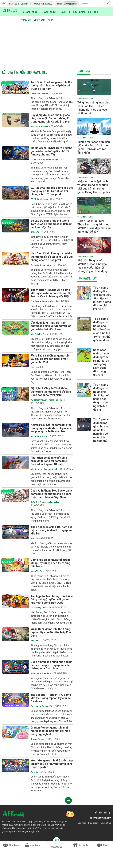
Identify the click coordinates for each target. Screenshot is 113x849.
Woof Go (34, 772)
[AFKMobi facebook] (96, 812)
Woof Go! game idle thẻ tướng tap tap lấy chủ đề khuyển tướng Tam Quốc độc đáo (52, 764)
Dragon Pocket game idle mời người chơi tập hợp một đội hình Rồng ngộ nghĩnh (50, 731)
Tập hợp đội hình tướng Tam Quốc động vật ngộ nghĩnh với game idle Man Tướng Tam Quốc (52, 599)
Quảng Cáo (106, 823)
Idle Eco (34, 538)
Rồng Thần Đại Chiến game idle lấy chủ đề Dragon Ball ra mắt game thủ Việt (50, 359)
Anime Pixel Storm (39, 436)
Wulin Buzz (36, 640)
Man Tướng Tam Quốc (41, 608)
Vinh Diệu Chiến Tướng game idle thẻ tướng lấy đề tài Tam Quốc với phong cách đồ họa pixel (52, 257)
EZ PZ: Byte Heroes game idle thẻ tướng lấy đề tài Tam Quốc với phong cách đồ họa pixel (52, 191)
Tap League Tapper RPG (42, 706)
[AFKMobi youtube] (100, 812)
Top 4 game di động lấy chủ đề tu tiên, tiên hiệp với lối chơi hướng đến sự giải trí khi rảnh (102, 298)
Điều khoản (93, 823)
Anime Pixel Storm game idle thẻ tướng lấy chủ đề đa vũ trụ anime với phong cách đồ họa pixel (51, 428)
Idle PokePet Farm (39, 334)
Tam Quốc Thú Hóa (39, 94)
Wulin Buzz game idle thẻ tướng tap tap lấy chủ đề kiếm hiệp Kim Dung (51, 632)
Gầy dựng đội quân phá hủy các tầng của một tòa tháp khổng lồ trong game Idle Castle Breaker (50, 118)
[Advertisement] (57, 43)
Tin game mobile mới (85, 98)
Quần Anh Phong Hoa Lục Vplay (45, 502)
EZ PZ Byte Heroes (39, 199)
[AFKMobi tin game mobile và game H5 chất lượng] (10, 10)
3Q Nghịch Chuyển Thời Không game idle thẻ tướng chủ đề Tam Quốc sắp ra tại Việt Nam (51, 392)
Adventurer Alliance (43, 3)
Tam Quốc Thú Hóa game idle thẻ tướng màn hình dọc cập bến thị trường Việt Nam (51, 85)
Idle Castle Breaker (39, 126)
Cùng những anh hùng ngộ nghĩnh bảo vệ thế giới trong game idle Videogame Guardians (51, 665)
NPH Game (39, 20)
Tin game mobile (30, 12)
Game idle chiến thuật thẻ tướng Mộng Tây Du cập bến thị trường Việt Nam (51, 563)
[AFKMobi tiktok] (110, 812)
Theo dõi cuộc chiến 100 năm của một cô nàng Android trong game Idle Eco (51, 530)
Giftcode (93, 12)
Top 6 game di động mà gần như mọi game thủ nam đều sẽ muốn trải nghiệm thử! (101, 430)
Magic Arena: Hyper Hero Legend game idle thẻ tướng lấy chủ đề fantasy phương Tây (51, 151)
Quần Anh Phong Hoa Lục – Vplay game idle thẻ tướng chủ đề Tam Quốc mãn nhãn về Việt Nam (51, 494)
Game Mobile (50, 12)
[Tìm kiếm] (108, 3)
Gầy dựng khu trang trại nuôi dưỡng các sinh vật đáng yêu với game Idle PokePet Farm (51, 326)
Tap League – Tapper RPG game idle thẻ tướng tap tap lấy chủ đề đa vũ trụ (51, 698)
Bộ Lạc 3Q (35, 232)
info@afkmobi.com (102, 818)
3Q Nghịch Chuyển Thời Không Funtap (48, 400)
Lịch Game (79, 12)
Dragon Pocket (38, 739)
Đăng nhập (71, 3)
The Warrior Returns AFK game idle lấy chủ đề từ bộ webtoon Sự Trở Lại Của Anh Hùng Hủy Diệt (51, 293)
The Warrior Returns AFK (42, 301)
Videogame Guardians (41, 673)
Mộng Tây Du (36, 571)
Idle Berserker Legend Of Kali (44, 469)
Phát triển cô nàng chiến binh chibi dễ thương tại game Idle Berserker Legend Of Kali (49, 461)
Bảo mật (82, 823)
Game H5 (66, 12)
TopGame (26, 20)
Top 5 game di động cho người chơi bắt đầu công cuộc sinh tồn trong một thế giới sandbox (101, 329)
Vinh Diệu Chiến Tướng (41, 265)
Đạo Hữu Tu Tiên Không (19, 3)
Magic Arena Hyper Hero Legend (45, 159)
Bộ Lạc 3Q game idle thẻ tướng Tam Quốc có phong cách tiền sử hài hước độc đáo (51, 224)
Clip (50, 20)
